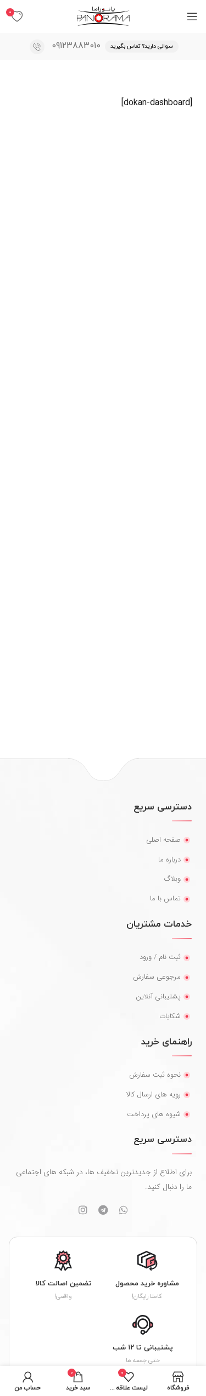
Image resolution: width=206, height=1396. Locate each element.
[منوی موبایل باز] (192, 16)
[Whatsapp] (124, 1210)
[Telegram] (103, 1210)
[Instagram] (83, 1210)
